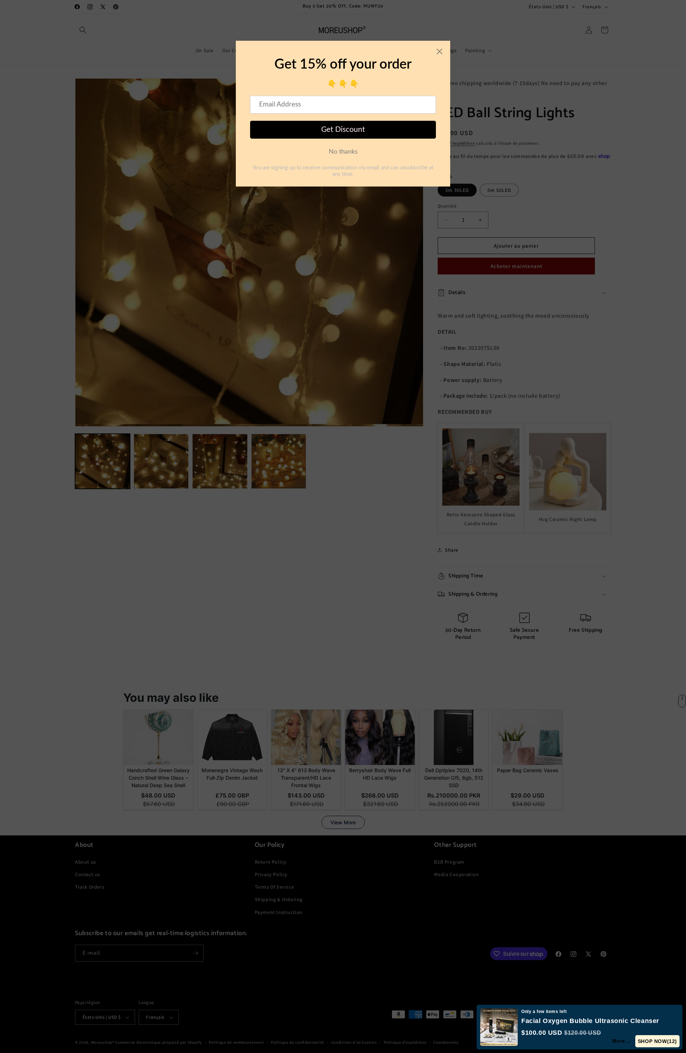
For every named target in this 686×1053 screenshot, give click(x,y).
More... (622, 1041)
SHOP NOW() (657, 1041)
